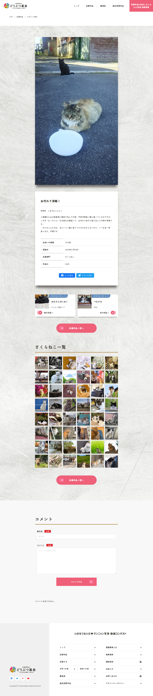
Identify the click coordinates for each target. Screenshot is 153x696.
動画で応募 (84, 668)
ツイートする (87, 275)
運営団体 (109, 661)
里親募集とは (111, 647)
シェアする (69, 275)
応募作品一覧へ (76, 328)
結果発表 (109, 654)
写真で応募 (64, 668)
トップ (76, 5)
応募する (63, 661)
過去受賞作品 (118, 5)
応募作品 (90, 5)
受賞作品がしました (141, 6)
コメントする (76, 581)
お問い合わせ (111, 676)
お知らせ (109, 668)
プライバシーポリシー (115, 683)
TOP (11, 17)
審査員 (103, 5)
